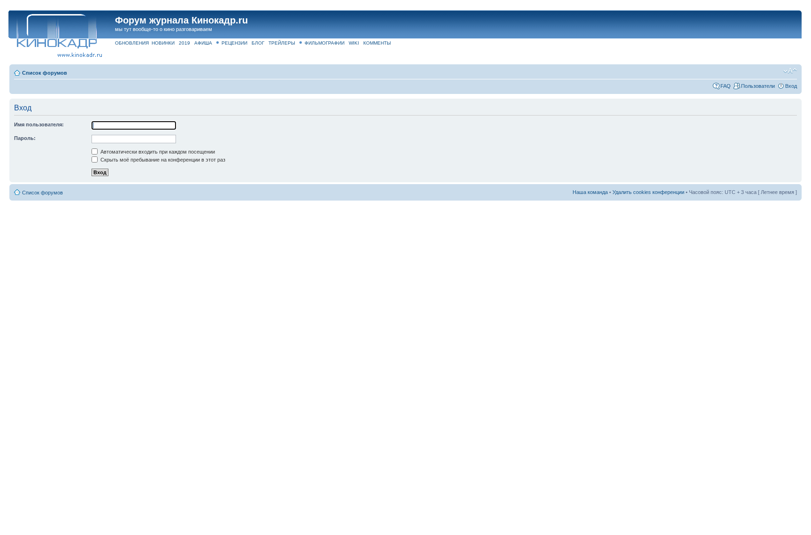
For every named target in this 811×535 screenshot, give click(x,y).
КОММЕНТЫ (377, 43)
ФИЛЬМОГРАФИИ (324, 43)
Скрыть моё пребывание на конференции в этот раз (162, 160)
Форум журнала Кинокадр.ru (181, 20)
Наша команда (590, 192)
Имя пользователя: (39, 124)
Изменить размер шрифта (790, 71)
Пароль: (25, 138)
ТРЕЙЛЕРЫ (281, 43)
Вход (791, 86)
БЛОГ (258, 43)
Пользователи (758, 86)
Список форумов (44, 73)
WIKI (354, 43)
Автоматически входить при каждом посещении (157, 152)
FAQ (725, 86)
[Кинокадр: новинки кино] (56, 30)
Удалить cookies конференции (648, 192)
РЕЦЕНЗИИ (234, 43)
